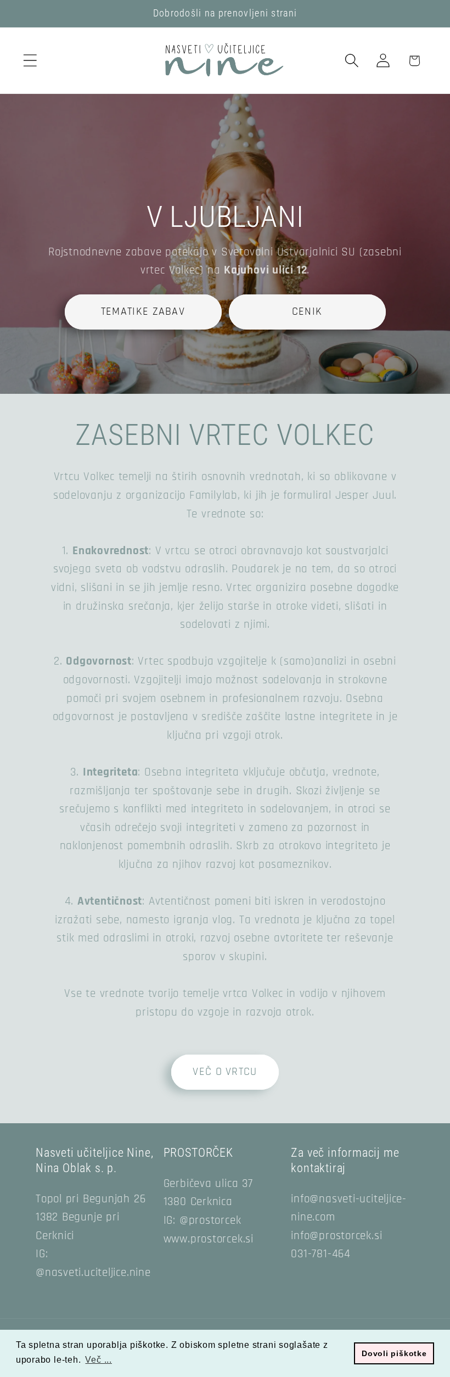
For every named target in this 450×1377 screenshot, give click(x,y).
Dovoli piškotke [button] (394, 1353)
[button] (30, 60)
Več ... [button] (98, 1359)
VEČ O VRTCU (225, 1072)
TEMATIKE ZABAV (143, 311)
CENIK (307, 311)
